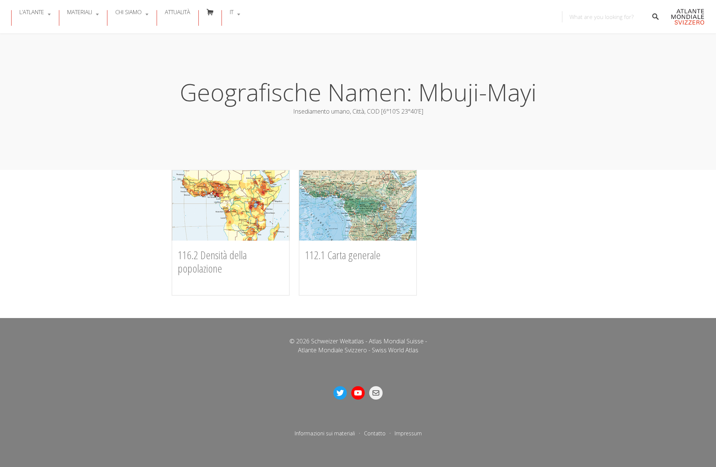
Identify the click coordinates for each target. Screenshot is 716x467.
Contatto (375, 433)
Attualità (177, 12)
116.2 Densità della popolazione (212, 261)
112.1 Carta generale (343, 255)
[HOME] (685, 17)
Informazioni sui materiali (325, 433)
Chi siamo (128, 12)
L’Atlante (31, 12)
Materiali (79, 12)
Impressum (408, 433)
